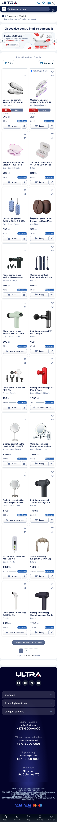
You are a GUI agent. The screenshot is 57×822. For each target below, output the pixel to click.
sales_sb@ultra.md (28, 740)
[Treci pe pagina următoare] (36, 651)
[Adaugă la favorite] (25, 72)
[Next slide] (54, 41)
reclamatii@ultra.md (28, 755)
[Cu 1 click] (24, 126)
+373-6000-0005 (28, 743)
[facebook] (18, 683)
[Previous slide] (2, 41)
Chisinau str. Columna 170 (28, 772)
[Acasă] (9, 3)
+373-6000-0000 (28, 728)
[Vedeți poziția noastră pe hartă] (43, 3)
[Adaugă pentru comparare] (25, 75)
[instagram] (25, 683)
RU (53, 3)
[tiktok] (32, 683)
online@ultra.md (29, 725)
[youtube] (38, 683)
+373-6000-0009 (28, 759)
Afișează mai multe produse (29, 642)
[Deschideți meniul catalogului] (4, 9)
